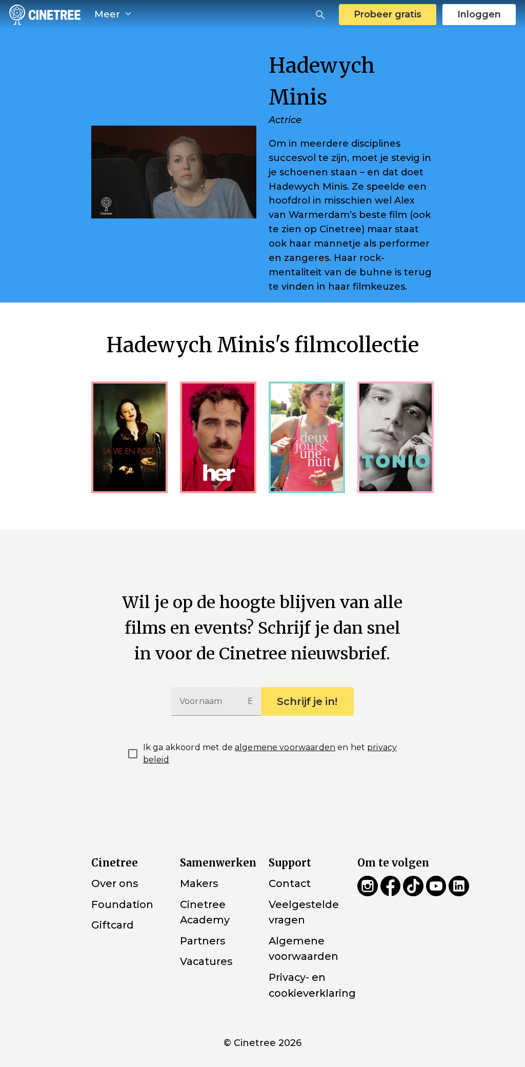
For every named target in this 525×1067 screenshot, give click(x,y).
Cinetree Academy (205, 912)
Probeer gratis (387, 14)
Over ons (114, 883)
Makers (199, 883)
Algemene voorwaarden (303, 949)
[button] (320, 15)
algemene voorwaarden (285, 747)
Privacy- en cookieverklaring (312, 985)
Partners (202, 941)
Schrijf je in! (307, 701)
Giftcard (112, 925)
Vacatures (206, 961)
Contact (290, 883)
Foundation (122, 904)
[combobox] (320, 15)
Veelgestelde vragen (304, 912)
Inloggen (479, 14)
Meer (108, 14)
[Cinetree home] (44, 14)
